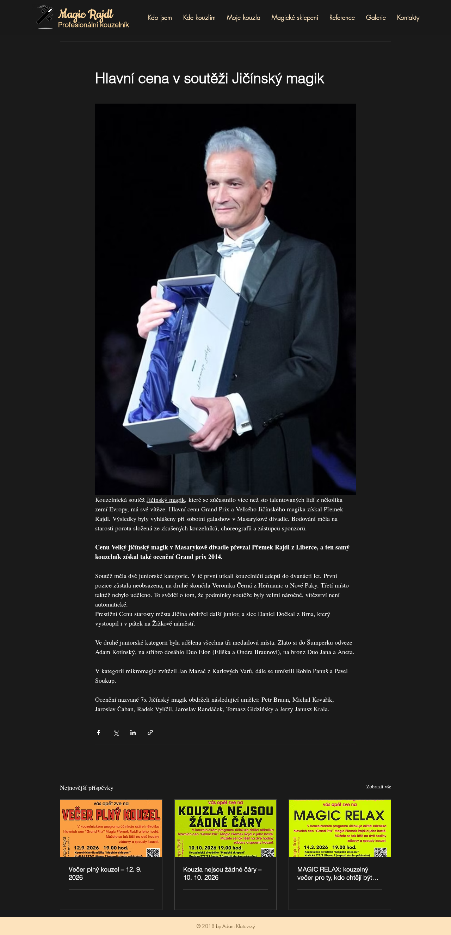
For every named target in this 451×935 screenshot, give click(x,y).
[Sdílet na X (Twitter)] (115, 732)
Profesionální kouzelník (93, 24)
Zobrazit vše (378, 786)
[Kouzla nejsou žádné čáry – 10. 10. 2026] (226, 828)
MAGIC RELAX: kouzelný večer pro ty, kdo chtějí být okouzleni (334, 873)
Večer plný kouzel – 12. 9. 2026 (105, 873)
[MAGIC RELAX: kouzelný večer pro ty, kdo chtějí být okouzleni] (340, 828)
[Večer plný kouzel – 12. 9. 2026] (111, 828)
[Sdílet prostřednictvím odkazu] (150, 732)
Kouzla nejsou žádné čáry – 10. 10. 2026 (222, 873)
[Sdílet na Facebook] (98, 732)
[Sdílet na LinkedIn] (133, 732)
